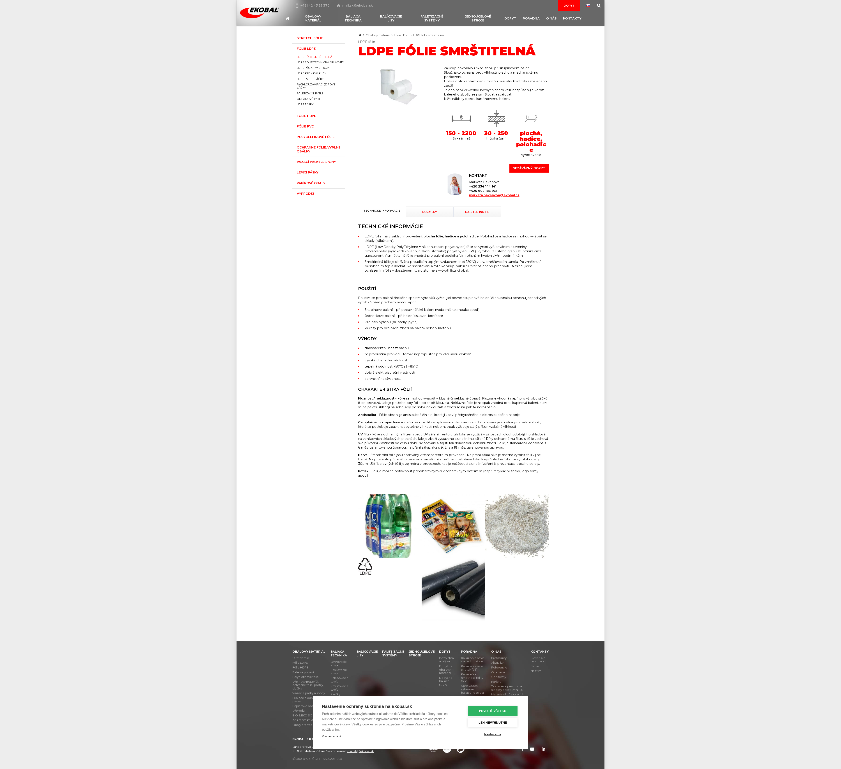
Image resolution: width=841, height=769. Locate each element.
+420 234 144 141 (482, 186)
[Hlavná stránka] (360, 35)
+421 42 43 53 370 (315, 5)
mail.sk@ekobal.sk (357, 5)
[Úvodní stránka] (259, 13)
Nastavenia (492, 734)
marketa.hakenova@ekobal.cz (494, 195)
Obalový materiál (378, 35)
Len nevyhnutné (493, 722)
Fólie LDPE (401, 35)
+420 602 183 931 (483, 191)
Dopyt (569, 5)
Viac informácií (331, 736)
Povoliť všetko (493, 711)
